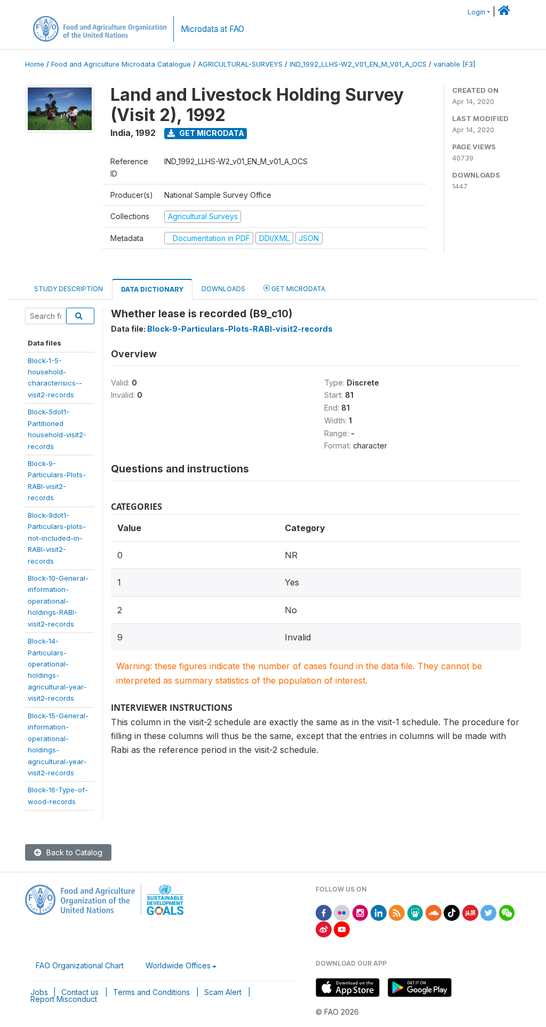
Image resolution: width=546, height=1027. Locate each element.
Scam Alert (223, 992)
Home (34, 64)
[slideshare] (415, 912)
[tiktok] (452, 912)
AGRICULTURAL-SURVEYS (240, 64)
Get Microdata (211, 133)
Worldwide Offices (178, 965)
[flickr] (342, 912)
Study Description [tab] (68, 289)
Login (476, 12)
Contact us (80, 992)
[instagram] (360, 912)
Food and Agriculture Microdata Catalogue (121, 64)
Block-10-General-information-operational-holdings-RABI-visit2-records (58, 601)
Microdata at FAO (212, 29)
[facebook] (324, 912)
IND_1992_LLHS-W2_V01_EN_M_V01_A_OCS (358, 64)
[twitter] (488, 912)
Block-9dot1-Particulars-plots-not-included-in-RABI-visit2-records (57, 538)
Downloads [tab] (223, 289)
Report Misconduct (63, 999)
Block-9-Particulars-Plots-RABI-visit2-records (240, 328)
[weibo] (324, 928)
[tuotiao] (470, 912)
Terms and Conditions (151, 992)
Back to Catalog (73, 852)
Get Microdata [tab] (297, 289)
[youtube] (342, 928)
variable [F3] (454, 64)
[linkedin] (379, 912)
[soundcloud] (433, 912)
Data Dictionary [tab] (152, 289)
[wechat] (507, 912)
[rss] (397, 912)
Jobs (39, 992)
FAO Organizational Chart (80, 965)
